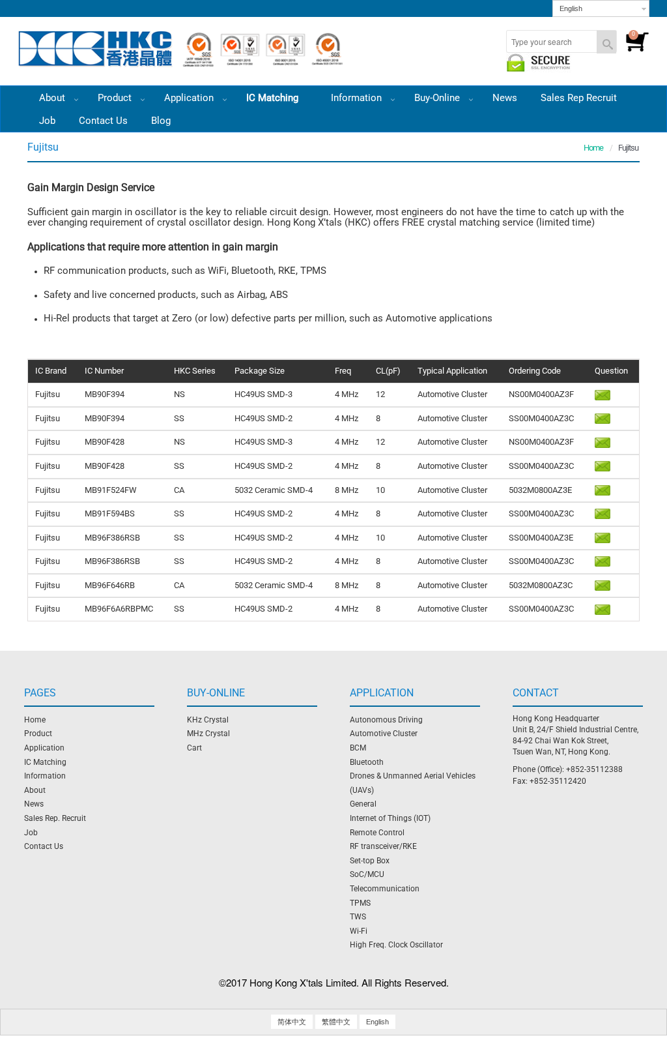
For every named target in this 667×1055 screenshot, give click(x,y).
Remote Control (377, 832)
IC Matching (273, 98)
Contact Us (103, 120)
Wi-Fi (358, 931)
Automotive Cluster (384, 733)
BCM (358, 747)
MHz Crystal (208, 733)
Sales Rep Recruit (579, 98)
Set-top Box (370, 860)
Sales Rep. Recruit (55, 818)
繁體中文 (336, 1022)
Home (593, 148)
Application (190, 98)
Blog (161, 120)
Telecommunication (384, 888)
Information (45, 775)
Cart (194, 747)
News (504, 98)
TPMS (360, 903)
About (35, 790)
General (363, 804)
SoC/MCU (367, 874)
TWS (358, 916)
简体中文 (291, 1022)
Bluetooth (367, 762)
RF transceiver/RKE (383, 846)
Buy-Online (438, 98)
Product (116, 98)
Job (47, 120)
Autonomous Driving (386, 719)
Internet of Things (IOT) (390, 818)
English (571, 8)
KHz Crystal (208, 719)
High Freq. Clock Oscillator (396, 944)
